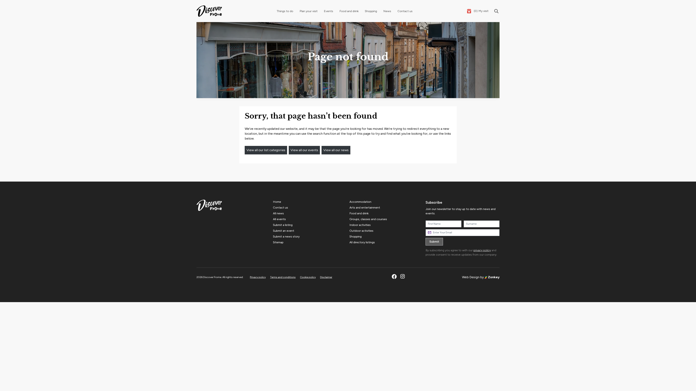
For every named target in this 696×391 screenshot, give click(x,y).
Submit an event (283, 230)
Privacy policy (258, 277)
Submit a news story (286, 236)
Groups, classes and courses (368, 219)
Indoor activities (360, 225)
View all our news (336, 150)
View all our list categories (265, 150)
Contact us (405, 11)
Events (328, 11)
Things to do (285, 11)
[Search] (494, 11)
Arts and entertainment (364, 207)
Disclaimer (326, 277)
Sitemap (278, 242)
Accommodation (360, 201)
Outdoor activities (361, 230)
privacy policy (482, 250)
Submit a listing (283, 225)
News (387, 11)
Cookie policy (308, 277)
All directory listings (362, 242)
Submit (434, 241)
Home (277, 201)
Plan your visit (309, 11)
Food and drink (349, 11)
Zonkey (493, 277)
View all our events (304, 150)
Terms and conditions (283, 277)
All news (278, 213)
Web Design (470, 277)
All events (279, 219)
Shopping (371, 11)
